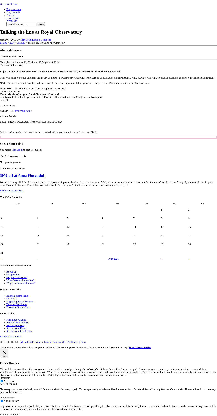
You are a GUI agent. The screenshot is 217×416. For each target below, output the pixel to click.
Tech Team (25, 39)
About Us (11, 271)
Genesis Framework (54, 342)
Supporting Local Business (19, 301)
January (21, 42)
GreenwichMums (8, 4)
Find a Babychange (16, 319)
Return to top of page (10, 336)
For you (10, 15)
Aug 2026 (113, 258)
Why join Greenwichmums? (20, 283)
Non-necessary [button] (7, 397)
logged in (18, 149)
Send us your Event (16, 328)
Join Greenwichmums (17, 322)
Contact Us (12, 298)
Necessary (9, 381)
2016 (12, 42)
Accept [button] (124, 347)
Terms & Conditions (16, 304)
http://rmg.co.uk (23, 110)
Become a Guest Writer (18, 307)
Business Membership (17, 295)
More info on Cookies (140, 347)
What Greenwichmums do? (20, 280)
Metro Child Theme (30, 342)
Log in (82, 342)
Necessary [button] (5, 377)
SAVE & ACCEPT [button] (10, 414)
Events (3, 42)
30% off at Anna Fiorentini (22, 175)
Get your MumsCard (16, 277)
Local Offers (12, 18)
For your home (13, 9)
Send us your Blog (15, 325)
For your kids (13, 12)
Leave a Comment (41, 39)
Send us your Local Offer (19, 331)
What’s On (11, 20)
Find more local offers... (12, 190)
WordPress (71, 342)
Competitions (13, 274)
